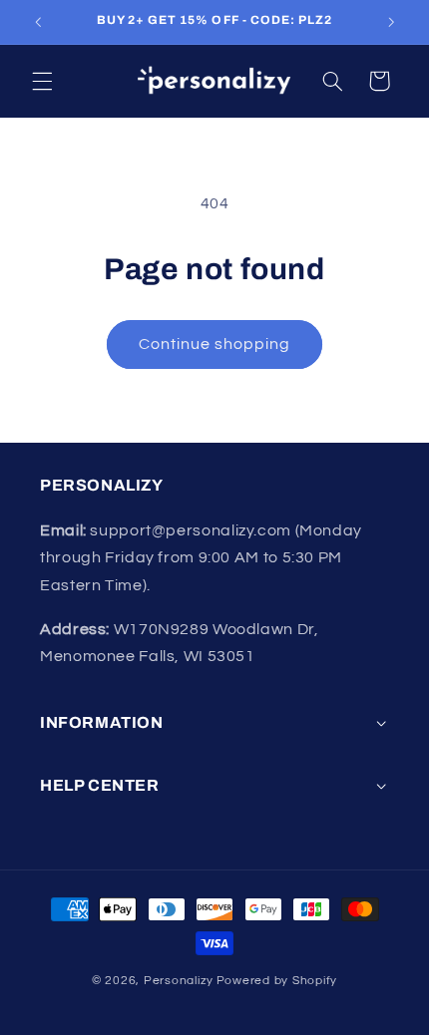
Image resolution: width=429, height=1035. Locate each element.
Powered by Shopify (276, 980)
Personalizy (179, 980)
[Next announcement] (391, 22)
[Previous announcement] (38, 22)
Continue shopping (215, 344)
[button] (42, 81)
